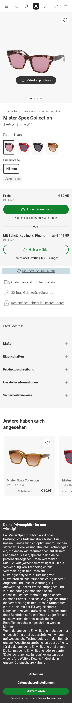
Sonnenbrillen (10, 111)
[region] (36, 467)
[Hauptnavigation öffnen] (6, 6)
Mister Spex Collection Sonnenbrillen (41, 111)
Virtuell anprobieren (39, 80)
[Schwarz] (37, 147)
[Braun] (52, 147)
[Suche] (17, 6)
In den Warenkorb (39, 209)
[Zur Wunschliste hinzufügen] (65, 20)
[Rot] (23, 147)
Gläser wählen (39, 249)
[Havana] (8, 147)
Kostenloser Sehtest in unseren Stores (37, 303)
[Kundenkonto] (46, 6)
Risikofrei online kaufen (38, 271)
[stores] (26, 6)
